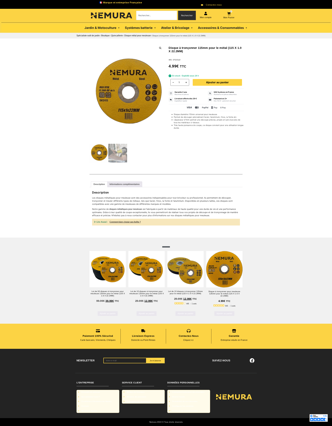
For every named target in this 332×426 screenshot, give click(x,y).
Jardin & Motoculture (100, 28)
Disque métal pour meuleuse (137, 35)
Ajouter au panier (217, 82)
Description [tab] (99, 184)
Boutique (105, 35)
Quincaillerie (117, 35)
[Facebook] (252, 360)
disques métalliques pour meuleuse (125, 209)
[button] (160, 48)
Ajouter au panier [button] (108, 313)
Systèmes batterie (139, 28)
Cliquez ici (188, 340)
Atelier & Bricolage (175, 28)
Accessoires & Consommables (221, 28)
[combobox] (156, 15)
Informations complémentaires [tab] (125, 184)
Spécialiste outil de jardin (88, 35)
